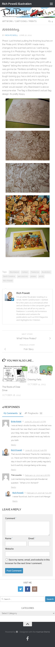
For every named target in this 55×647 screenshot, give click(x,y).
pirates (33, 276)
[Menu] (51, 3)
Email (31, 538)
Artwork (7, 21)
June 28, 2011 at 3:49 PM (36, 450)
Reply (13, 445)
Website (9, 549)
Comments (14, 413)
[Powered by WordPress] (17, 632)
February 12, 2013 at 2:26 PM (37, 475)
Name (8, 538)
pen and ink (23, 276)
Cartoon (25, 272)
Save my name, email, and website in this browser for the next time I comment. (27, 561)
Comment (10, 518)
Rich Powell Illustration (16, 3)
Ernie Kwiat (16, 421)
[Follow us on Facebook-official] (28, 639)
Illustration (46, 272)
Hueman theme (43, 632)
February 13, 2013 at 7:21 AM (39, 493)
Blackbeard (14, 272)
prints (41, 276)
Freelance (35, 272)
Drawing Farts (34, 379)
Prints (33, 21)
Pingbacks (35, 413)
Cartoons (21, 21)
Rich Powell (11, 35)
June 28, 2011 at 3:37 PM (35, 421)
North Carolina (9, 276)
